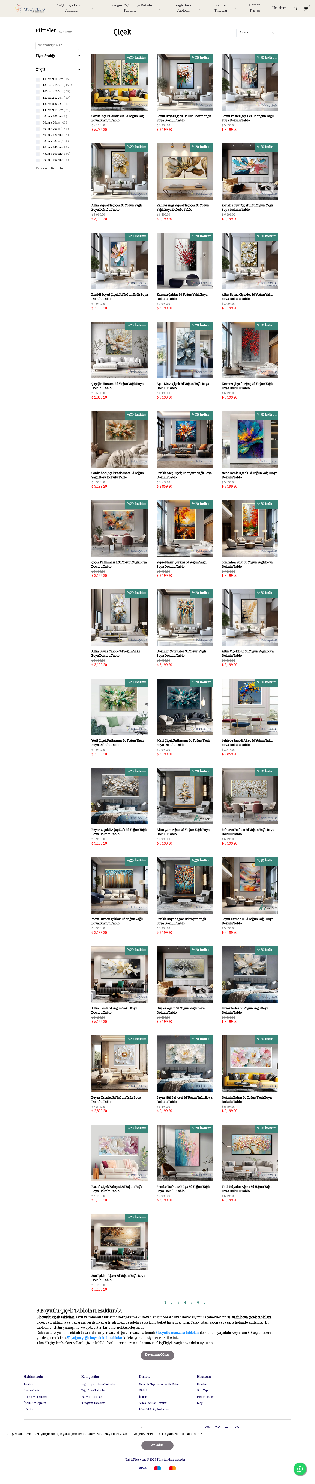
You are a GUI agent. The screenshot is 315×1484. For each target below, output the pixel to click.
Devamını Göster (157, 1355)
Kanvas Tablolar (221, 8)
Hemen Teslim (254, 8)
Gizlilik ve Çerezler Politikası (143, 1434)
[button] (305, 8)
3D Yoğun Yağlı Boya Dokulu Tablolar (130, 8)
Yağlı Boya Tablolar (184, 8)
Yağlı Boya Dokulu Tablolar (71, 8)
